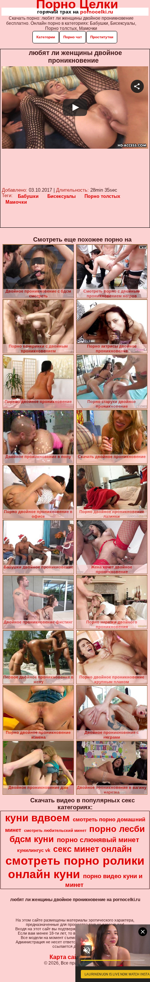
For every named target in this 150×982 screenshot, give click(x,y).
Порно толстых (102, 196)
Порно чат (72, 37)
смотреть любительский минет (55, 830)
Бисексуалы (61, 196)
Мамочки (16, 202)
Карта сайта (67, 957)
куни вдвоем (37, 817)
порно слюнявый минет (98, 840)
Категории (45, 37)
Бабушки (28, 196)
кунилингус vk (33, 850)
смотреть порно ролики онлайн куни (75, 867)
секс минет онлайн (92, 849)
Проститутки (101, 37)
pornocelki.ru (96, 12)
